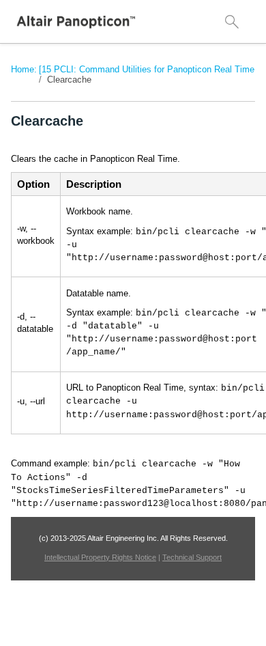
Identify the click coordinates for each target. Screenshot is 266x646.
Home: (24, 69)
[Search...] (232, 22)
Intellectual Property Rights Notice (100, 557)
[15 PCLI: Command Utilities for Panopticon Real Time (146, 69)
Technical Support (192, 557)
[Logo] (76, 22)
